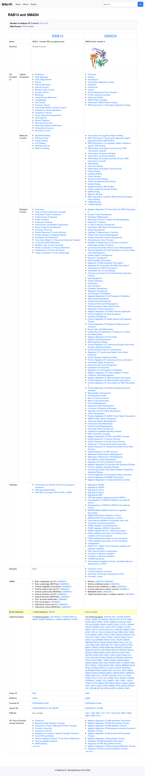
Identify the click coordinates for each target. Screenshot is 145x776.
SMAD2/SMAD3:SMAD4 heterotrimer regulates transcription (107, 511)
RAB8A (42, 619)
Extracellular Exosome (44, 128)
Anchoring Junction (43, 130)
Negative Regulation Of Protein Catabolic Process (108, 372)
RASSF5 (126, 662)
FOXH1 (104, 637)
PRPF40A (128, 657)
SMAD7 (109, 673)
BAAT (129, 619)
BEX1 (94, 622)
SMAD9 (116, 673)
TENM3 (110, 678)
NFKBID (123, 650)
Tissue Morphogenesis (97, 403)
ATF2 (118, 619)
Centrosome (93, 87)
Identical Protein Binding (98, 178)
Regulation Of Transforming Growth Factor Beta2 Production (108, 353)
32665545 (61, 581)
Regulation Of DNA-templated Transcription (105, 263)
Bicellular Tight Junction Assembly (49, 245)
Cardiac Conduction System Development (105, 237)
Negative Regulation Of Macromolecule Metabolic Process (112, 746)
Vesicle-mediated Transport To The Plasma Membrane (57, 738)
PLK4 (87, 657)
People (33, 4)
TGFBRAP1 (90, 680)
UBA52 (101, 683)
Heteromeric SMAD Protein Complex (103, 102)
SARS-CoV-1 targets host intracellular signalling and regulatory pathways (109, 547)
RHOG (106, 665)
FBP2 (112, 634)
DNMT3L (126, 629)
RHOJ (112, 665)
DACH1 (88, 629)
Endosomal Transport (43, 222)
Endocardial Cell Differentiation (100, 423)
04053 (34, 698)
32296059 (108, 581)
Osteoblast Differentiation (98, 217)
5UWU (93, 715)
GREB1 (107, 639)
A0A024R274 (90, 708)
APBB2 (95, 619)
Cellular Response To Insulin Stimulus (50, 232)
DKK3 (107, 629)
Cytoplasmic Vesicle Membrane (48, 110)
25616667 (130, 594)
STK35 (128, 675)
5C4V (118, 713)
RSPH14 (103, 667)
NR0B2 (96, 652)
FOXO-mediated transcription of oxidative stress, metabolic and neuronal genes (108, 534)
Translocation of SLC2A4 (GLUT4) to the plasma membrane (54, 486)
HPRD (24, 26)
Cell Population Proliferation (99, 293)
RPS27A (88, 667)
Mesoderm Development (98, 291)
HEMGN (126, 639)
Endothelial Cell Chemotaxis (46, 237)
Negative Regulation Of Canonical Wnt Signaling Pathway (111, 464)
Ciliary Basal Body (95, 97)
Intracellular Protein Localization (48, 214)
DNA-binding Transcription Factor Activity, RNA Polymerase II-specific (107, 149)
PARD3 (96, 655)
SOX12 (94, 675)
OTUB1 (122, 652)
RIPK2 (118, 665)
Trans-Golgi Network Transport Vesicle (50, 107)
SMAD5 (102, 673)
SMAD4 (110, 35)
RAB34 (126, 660)
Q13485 (100, 708)
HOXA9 (103, 642)
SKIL (119, 670)
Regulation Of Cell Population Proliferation (105, 370)
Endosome (39, 74)
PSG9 (93, 660)
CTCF (113, 627)
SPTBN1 (105, 675)
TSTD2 (95, 683)
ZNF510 (114, 688)
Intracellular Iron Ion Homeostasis (101, 270)
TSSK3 (88, 683)
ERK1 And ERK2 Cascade (99, 433)
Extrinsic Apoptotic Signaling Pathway (103, 467)
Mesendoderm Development (99, 393)
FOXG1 (97, 637)
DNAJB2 (119, 629)
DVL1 (133, 629)
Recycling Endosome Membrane (48, 125)
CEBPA (96, 624)
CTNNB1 (119, 627)
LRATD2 (123, 644)
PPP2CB (94, 657)
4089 (87, 693)
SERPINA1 (126, 667)
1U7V (108, 713)
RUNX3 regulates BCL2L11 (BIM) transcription (107, 530)
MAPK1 (88, 647)
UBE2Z (125, 683)
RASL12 (119, 662)
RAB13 (57, 35)
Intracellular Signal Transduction (101, 362)
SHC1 (110, 670)
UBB (106, 683)
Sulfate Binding (94, 184)
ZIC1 (87, 688)
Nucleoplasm (93, 79)
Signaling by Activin (96, 489)
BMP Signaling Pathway (98, 342)
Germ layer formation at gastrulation (102, 551)
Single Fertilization (95, 280)
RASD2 (112, 662)
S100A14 (111, 667)
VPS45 (52, 611)
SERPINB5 (89, 670)
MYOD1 (98, 650)
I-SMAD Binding (94, 201)
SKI (115, 670)
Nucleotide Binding (42, 135)
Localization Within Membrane (47, 242)
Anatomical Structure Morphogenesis (103, 303)
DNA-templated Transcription (99, 260)
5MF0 (87, 715)
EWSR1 (93, 634)
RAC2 (100, 662)
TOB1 (117, 680)
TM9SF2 (110, 680)
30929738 (100, 581)
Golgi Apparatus (41, 77)
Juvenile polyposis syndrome (100, 571)
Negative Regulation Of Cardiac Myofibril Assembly (109, 479)
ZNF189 (100, 688)
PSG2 (87, 660)
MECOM (114, 647)
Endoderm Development (97, 288)
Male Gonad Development (98, 298)
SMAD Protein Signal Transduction (102, 418)
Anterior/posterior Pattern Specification (104, 306)
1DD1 (87, 713)
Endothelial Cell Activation (98, 367)
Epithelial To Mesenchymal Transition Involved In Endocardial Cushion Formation (108, 243)
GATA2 (88, 639)
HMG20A (89, 642)
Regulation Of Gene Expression (101, 308)
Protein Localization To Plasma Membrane (52, 247)
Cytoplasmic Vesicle (43, 112)
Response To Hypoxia (97, 222)
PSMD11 (100, 660)
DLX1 (112, 629)
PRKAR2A (119, 657)
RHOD (100, 665)
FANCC (101, 634)
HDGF (112, 639)
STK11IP (121, 675)
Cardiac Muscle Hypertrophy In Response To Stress (109, 331)
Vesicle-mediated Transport (46, 741)
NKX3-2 (130, 650)
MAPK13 (96, 647)
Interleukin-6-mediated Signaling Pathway (105, 431)
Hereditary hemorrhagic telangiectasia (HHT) (106, 573)
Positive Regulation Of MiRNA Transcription (106, 477)
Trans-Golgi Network (43, 79)
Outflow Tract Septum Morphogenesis (103, 234)
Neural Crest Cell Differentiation (100, 329)
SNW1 (87, 675)
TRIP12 (130, 680)
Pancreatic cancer (95, 576)
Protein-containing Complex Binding (102, 189)
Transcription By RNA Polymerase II (103, 268)
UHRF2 (132, 683)
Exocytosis (39, 209)
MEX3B (128, 647)
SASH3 (118, 667)
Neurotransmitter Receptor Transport (50, 723)
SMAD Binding (94, 191)
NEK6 (109, 650)
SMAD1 (130, 670)
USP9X (105, 685)
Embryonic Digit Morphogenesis (101, 375)
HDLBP (119, 639)
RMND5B (125, 665)
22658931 (124, 589)
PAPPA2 (88, 655)
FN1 (92, 637)
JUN (87, 644)
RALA (106, 662)
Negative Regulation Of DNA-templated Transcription (109, 377)
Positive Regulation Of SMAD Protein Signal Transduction (111, 416)
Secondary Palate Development (101, 428)
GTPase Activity (41, 138)
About (25, 4)
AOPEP (127, 616)
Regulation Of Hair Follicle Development (104, 410)
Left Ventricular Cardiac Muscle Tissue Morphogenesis (110, 247)
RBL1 (133, 662)
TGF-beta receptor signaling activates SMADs (106, 497)
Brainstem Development (97, 257)
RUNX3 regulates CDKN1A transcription (104, 528)
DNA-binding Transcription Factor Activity (105, 168)
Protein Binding (41, 140)
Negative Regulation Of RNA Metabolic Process (107, 725)
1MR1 (97, 713)
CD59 (128, 622)
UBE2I (111, 683)
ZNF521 (121, 688)
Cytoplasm (92, 84)
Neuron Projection (42, 120)
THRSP (98, 680)
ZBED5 (124, 685)
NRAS (101, 652)
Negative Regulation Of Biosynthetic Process (106, 738)
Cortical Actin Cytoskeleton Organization (51, 224)
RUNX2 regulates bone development (103, 525)
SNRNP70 (130, 673)
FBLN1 (107, 634)
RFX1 (87, 665)
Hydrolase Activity (42, 145)
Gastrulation (93, 283)
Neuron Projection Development (48, 227)
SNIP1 (122, 673)
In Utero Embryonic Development (101, 224)
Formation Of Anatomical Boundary (102, 408)
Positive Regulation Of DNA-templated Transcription (109, 380)
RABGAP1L (51, 619)
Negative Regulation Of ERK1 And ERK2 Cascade (108, 436)
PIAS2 (112, 655)
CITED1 (123, 624)
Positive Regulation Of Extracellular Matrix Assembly (109, 474)
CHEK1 (117, 624)
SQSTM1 (113, 675)
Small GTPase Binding (44, 735)
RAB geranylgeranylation (45, 489)
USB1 (87, 685)
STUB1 (88, 678)
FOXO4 (123, 637)
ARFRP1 (105, 619)
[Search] (140, 4)
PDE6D (66, 616)
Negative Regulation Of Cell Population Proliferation (109, 296)
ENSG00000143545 (40, 703)
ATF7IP (124, 619)
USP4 (99, 685)
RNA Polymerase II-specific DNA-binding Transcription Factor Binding (110, 198)
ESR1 (126, 632)
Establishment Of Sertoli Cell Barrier (50, 250)
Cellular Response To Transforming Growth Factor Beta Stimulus (110, 447)
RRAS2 (96, 667)
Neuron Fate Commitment (98, 398)
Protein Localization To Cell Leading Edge (52, 252)
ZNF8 (127, 688)
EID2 (101, 632)
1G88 (92, 713)
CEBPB (103, 624)
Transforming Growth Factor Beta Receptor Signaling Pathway (109, 274)
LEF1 (111, 644)
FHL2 (133, 634)
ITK (130, 642)
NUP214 (115, 652)
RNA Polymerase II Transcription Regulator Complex (109, 105)
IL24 (126, 642)
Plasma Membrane (42, 84)
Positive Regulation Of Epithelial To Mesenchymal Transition (108, 325)
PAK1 (127, 652)
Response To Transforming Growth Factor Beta (107, 444)
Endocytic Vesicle (42, 105)
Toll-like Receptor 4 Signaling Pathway (50, 234)
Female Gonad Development (99, 301)
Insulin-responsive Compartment (48, 115)
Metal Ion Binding (42, 148)
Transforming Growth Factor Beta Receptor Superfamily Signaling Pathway (110, 470)
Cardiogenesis (93, 543)
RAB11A (72, 616)
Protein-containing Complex (99, 94)
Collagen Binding (95, 173)
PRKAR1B (110, 657)
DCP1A (95, 629)
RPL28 (132, 665)
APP (52, 616)
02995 (87, 698)
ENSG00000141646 (93, 703)
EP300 (114, 632)
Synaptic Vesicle (42, 92)
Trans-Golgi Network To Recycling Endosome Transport (57, 240)
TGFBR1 (74, 619)
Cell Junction (40, 102)
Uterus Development (96, 413)
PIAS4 (124, 655)
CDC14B (88, 624)
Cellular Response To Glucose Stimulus (104, 439)
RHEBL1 (94, 665)
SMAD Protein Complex (97, 100)
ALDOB (120, 616)
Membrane (39, 94)
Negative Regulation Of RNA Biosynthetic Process (108, 723)
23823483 (107, 591)
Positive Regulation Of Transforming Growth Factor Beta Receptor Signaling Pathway (111, 345)
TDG (105, 678)
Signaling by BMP (95, 495)
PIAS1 (106, 655)
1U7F (103, 713)
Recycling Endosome (43, 122)
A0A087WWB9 (38, 708)
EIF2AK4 (107, 632)
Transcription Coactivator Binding (101, 155)
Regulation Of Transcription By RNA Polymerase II (108, 265)
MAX (102, 647)
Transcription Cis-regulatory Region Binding (105, 135)
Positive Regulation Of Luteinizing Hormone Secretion (110, 359)
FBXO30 (119, 634)
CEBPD (110, 624)
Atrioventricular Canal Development (102, 365)
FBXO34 (126, 634)
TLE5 (104, 680)
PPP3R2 (101, 657)
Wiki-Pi (7, 4)
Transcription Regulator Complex (101, 82)
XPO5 (118, 685)
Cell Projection (41, 117)
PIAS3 (118, 655)
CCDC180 (122, 622)
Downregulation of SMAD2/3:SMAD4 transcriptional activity (109, 501)
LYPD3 (130, 644)
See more (36, 746)
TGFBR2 (130, 678)
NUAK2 (108, 652)
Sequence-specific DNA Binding (101, 186)
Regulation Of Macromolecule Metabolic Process (108, 748)
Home (18, 4)
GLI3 (94, 639)
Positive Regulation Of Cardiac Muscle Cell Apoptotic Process (110, 320)
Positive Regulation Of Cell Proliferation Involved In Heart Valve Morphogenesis (111, 251)
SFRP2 (98, 670)
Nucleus (91, 77)
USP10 (93, 685)
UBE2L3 (118, 683)
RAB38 (88, 662)
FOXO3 (117, 637)
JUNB (91, 644)
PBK (101, 655)
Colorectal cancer (95, 568)
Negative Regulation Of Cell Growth (102, 336)
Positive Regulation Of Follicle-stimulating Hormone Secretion (109, 389)
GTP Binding (40, 143)
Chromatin (92, 74)
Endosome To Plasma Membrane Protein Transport (56, 725)
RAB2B (120, 660)
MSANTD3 (89, 650)
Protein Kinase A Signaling (46, 217)
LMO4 (116, 644)
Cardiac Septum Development (100, 255)
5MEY (123, 713)
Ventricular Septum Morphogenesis (102, 421)
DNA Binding (93, 163)
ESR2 (131, 632)
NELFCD (115, 650)
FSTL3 (129, 637)
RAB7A (35, 619)
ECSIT (88, 632)
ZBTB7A (131, 685)
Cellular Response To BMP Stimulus (103, 451)
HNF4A (96, 642)
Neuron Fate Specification (98, 400)
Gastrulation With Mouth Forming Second (105, 227)
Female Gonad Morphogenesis (100, 426)
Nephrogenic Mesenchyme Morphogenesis (105, 456)
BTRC (106, 622)
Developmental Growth (97, 395)
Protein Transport (42, 219)
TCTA (100, 678)
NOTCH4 (88, 652)
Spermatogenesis (95, 278)
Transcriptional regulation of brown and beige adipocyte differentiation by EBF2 (110, 562)
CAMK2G (113, 622)
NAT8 (104, 650)
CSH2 (108, 627)
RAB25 (113, 660)
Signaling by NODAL (96, 484)
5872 (34, 693)
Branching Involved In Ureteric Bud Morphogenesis (108, 219)
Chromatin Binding (95, 166)
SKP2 (124, 670)
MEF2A (121, 647)
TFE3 (116, 678)
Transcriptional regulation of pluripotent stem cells (108, 520)
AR (99, 619)
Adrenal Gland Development (99, 339)
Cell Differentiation (95, 334)
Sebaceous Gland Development (101, 405)
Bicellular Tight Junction (45, 89)
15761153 (43, 23)
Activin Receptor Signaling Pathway (102, 357)
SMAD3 (95, 673)
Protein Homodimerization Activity (102, 181)
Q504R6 (55, 708)
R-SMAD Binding (95, 204)
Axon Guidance (94, 285)
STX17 (94, 678)
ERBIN (120, 632)
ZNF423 (107, 688)
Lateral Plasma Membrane (45, 97)
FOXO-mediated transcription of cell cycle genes (107, 538)
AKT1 (114, 616)
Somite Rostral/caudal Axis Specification (104, 349)
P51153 (48, 708)
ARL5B (112, 619)
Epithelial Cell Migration (97, 316)
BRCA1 (100, 622)
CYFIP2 (127, 627)
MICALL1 (58, 616)
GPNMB (99, 639)
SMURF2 (67, 619)
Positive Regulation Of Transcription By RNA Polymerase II (111, 384)
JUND (97, 644)
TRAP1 (123, 680)
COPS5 (88, 627)
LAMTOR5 (104, 644)
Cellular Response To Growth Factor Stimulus (106, 441)
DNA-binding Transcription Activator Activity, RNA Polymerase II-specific (108, 159)
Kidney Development (96, 229)
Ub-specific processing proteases (101, 523)
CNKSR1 (131, 624)
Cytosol (38, 82)
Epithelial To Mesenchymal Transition (103, 232)
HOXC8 (109, 642)
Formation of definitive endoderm (101, 553)
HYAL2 (121, 642)
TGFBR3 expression (96, 558)
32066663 (66, 586)
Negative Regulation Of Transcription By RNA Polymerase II (111, 210)
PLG (129, 655)
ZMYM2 (93, 688)
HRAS (115, 642)
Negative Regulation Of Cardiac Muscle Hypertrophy (109, 311)
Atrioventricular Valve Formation (101, 240)
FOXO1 (110, 637)
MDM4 (107, 647)
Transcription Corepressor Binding (101, 153)
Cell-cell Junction (42, 87)
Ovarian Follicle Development (100, 214)
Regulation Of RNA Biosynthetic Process (104, 743)
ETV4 (87, 634)
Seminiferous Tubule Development (102, 459)
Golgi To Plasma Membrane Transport (50, 211)
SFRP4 (104, 670)
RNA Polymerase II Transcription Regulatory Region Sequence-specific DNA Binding (109, 139)
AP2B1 (88, 619)
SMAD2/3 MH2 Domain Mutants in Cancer (105, 517)
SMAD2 (88, 673)
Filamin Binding (94, 176)
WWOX (112, 685)
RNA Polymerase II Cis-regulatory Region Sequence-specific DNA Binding (109, 144)
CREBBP (96, 627)
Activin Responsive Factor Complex (102, 92)
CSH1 (102, 627)
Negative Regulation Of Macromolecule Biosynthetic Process (109, 734)
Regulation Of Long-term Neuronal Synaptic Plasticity (57, 733)
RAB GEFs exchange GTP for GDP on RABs (53, 492)
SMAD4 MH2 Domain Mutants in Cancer (104, 515)
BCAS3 (88, 622)
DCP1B (101, 629)
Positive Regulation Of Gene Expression (104, 314)
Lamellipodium (41, 100)
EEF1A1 (94, 632)
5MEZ (129, 713)
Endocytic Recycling (43, 229)
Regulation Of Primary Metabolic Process (105, 461)
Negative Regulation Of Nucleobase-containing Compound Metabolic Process (111, 729)
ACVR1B (107, 616)
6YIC (98, 715)
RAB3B (95, 662)
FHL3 (87, 637)
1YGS (113, 713)
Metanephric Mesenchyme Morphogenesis (105, 454)
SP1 (99, 675)
